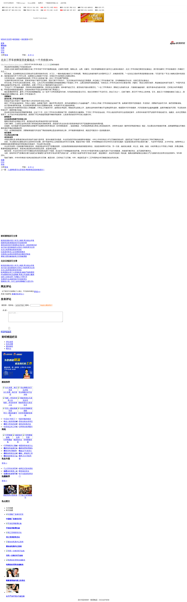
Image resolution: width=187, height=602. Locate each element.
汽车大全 (29, 7)
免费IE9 (40, 3)
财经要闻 (24, 39)
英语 (96, 10)
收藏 (2, 48)
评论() (3, 45)
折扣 (85, 10)
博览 (16, 7)
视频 (61, 10)
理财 (24, 10)
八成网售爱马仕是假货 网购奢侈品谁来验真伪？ (26, 170)
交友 (42, 10)
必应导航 (63, 3)
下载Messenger (20, 3)
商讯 (103, 10)
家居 (51, 7)
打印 (2, 50)
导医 (82, 7)
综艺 (71, 10)
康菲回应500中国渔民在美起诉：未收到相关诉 (19, 245)
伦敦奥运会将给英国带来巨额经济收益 (15, 254)
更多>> (37, 292)
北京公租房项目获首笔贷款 (11, 249)
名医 (85, 7)
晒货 (82, 10)
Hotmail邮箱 (31, 3)
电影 (68, 10)
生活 (74, 7)
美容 (45, 7)
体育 (13, 7)
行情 (37, 10)
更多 (6, 55)
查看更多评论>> (18, 294)
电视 (64, 10)
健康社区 (90, 7)
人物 (99, 10)
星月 (74, 10)
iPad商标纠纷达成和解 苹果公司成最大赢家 (17, 274)
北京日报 (46, 64)
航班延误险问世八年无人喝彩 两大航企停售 (17, 240)
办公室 (56, 10)
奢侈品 (56, 7)
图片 (68, 7)
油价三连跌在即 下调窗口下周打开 (14, 277)
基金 (34, 10)
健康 (79, 7)
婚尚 (45, 10)
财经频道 (16, 39)
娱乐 (10, 7)
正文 (2, 43)
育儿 (48, 10)
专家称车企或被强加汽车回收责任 (14, 279)
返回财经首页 (6, 332)
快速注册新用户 (46, 305)
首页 (3, 7)
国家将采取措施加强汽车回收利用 (14, 243)
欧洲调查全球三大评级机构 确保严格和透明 (17, 272)
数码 (13, 10)
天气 (103, 7)
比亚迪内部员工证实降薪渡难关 (13, 252)
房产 (10, 10)
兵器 (19, 7)
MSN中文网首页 (9, 3)
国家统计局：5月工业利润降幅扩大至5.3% (17, 281)
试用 (99, 7)
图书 (61, 7)
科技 (16, 10)
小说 (64, 7)
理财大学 (29, 10)
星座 (96, 7)
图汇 (51, 10)
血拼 (79, 10)
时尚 (42, 7)
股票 (6, 10)
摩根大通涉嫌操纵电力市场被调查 (14, 256)
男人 (48, 7)
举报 (2, 52)
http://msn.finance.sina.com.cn (12, 64)
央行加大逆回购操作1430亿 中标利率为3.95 (18, 247)
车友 (34, 7)
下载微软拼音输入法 (51, 3)
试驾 (37, 7)
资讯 (6, 7)
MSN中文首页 (6, 39)
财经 (3, 10)
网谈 (71, 7)
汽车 (24, 7)
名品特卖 (90, 10)
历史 (19, 10)
